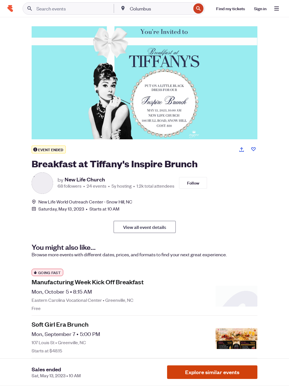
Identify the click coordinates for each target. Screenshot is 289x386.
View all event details (144, 227)
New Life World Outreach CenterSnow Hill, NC (85, 202)
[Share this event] (241, 149)
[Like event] (253, 149)
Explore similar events (212, 372)
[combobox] (159, 8)
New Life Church (85, 179)
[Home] (10, 8)
